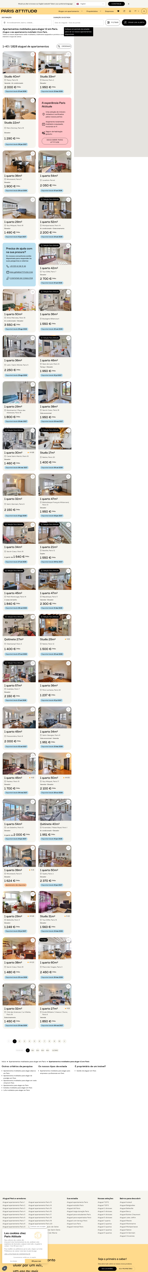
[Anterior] (9, 1041)
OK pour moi (36, 1261)
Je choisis (13, 1261)
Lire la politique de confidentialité (17, 1254)
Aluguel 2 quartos (105, 1224)
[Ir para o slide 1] (18, 70)
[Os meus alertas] (124, 11)
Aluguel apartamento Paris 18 (40, 1217)
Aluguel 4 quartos (105, 1230)
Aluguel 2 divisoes (105, 1208)
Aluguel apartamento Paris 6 (14, 1217)
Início (4, 1061)
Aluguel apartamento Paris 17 (40, 1214)
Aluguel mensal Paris (75, 1227)
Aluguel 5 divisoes (105, 1217)
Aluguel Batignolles (127, 1205)
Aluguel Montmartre (128, 1224)
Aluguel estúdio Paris (75, 1205)
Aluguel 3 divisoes (105, 1211)
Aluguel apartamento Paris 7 (14, 1221)
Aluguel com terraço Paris (77, 1221)
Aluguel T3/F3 (103, 1205)
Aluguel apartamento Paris (77, 1202)
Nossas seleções (105, 1198)
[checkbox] (33, 54)
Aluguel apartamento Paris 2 (14, 1205)
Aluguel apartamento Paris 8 (14, 1224)
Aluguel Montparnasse (129, 1227)
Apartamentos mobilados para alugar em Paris (27, 1061)
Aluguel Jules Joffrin (128, 1217)
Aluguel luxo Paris (74, 1224)
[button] (4, 1268)
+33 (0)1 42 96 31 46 (18, 266)
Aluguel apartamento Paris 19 (40, 1221)
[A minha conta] (144, 11)
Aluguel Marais (126, 1221)
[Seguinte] (65, 1041)
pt (135, 11)
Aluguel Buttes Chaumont (130, 1214)
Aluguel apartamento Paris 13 (40, 1202)
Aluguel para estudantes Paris (79, 1214)
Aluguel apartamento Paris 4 (14, 1211)
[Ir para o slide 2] (20, 70)
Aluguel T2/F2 (103, 1202)
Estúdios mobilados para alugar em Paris (17, 1088)
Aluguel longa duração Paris (78, 1211)
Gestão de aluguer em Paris (86, 1071)
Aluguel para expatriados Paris (79, 1217)
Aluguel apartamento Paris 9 (14, 1227)
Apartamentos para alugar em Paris (15, 1085)
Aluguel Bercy (125, 1211)
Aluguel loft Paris (73, 1208)
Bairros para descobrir (130, 1198)
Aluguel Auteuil (126, 1202)
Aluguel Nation (125, 1230)
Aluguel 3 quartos (105, 1227)
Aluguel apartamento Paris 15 (40, 1208)
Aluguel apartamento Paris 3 (14, 1208)
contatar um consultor (21, 278)
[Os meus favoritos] (118, 11)
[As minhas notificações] (130, 11)
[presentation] (71, 11)
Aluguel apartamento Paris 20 (40, 1224)
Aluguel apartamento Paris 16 (40, 1211)
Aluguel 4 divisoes (105, 1214)
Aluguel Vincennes (127, 1236)
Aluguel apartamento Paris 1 (14, 1202)
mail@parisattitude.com (21, 272)
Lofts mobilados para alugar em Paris (16, 1090)
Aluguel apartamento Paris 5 (14, 1214)
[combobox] (29, 22)
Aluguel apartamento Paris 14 (40, 1205)
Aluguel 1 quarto (104, 1221)
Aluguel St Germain (127, 1233)
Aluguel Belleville (126, 1208)
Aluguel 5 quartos (105, 1233)
